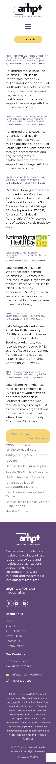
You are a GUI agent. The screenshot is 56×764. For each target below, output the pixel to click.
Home (10, 621)
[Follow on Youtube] (16, 603)
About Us (12, 626)
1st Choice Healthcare (21, 449)
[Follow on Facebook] (9, 603)
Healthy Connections (21, 511)
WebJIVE (34, 757)
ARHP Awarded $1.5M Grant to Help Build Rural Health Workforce (26, 178)
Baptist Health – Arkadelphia (26, 466)
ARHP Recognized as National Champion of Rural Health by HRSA (26, 314)
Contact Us (28, 39)
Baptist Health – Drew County (27, 471)
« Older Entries (18, 434)
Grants (41, 63)
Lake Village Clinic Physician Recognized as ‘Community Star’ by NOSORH (26, 255)
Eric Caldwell (15, 63)
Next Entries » (38, 438)
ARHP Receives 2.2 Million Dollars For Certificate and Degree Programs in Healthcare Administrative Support (27, 58)
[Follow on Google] (24, 603)
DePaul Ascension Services (25, 477)
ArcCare (11, 460)
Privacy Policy (15, 645)
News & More (14, 636)
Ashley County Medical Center (27, 455)
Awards (41, 260)
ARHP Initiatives (16, 631)
